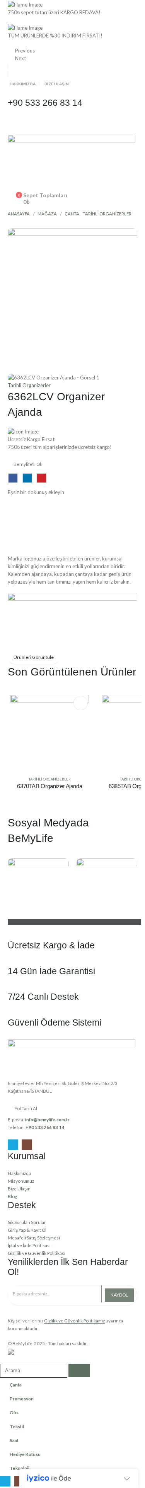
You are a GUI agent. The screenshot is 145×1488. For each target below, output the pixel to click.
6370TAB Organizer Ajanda (49, 786)
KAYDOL (119, 1295)
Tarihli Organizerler (29, 385)
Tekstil (17, 1426)
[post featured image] (49, 733)
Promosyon (22, 1398)
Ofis (14, 1412)
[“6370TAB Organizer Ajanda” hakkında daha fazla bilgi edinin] (80, 703)
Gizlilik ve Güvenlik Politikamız (74, 1320)
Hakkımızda (23, 83)
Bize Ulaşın (56, 83)
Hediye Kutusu (25, 1454)
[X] (13, 1144)
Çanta (16, 1384)
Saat (14, 1440)
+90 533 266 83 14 (45, 1127)
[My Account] (72, 188)
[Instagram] (27, 1144)
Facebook (13, 478)
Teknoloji (19, 1468)
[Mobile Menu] (15, 125)
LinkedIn (27, 478)
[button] (14, 179)
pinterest (41, 478)
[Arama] (79, 1370)
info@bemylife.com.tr (47, 1119)
